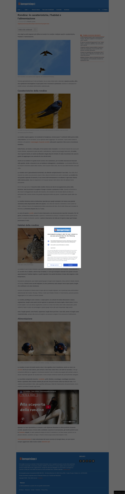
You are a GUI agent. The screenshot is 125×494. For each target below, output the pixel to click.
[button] (62, 248)
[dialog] (62, 247)
